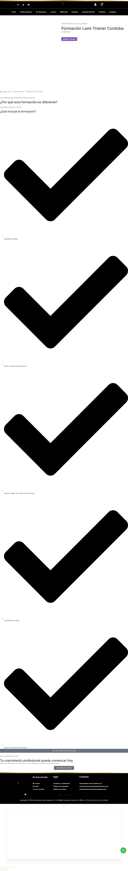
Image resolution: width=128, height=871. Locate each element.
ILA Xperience (41, 12)
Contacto (112, 12)
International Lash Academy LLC (91, 783)
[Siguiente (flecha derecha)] (5, 870)
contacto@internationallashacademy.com (94, 786)
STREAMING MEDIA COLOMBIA (96, 800)
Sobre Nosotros (26, 12)
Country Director (88, 12)
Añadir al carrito (69, 39)
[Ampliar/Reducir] (1, 867)
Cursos (53, 12)
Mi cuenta (36, 783)
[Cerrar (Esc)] (13, 867)
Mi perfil (35, 786)
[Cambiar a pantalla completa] (5, 867)
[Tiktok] (23, 5)
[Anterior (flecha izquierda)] (1, 870)
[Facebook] (28, 5)
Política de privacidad (60, 786)
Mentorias (64, 12)
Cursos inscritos (38, 789)
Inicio (14, 12)
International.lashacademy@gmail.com (93, 789)
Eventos (75, 12)
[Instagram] (18, 5)
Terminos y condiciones (61, 783)
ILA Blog (102, 12)
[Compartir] (9, 867)
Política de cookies (59, 789)
